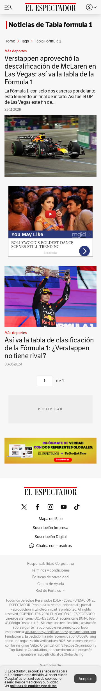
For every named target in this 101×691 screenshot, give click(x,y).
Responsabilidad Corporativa (50, 564)
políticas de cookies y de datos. (33, 686)
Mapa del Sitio (51, 518)
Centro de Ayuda (50, 584)
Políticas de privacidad (50, 577)
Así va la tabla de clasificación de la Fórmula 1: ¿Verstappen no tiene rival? (49, 348)
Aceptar (85, 678)
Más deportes (15, 51)
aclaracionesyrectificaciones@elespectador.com (60, 632)
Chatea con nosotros (54, 545)
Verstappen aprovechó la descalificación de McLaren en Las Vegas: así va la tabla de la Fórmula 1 (50, 70)
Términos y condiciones (51, 570)
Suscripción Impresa (50, 527)
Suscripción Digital (50, 536)
